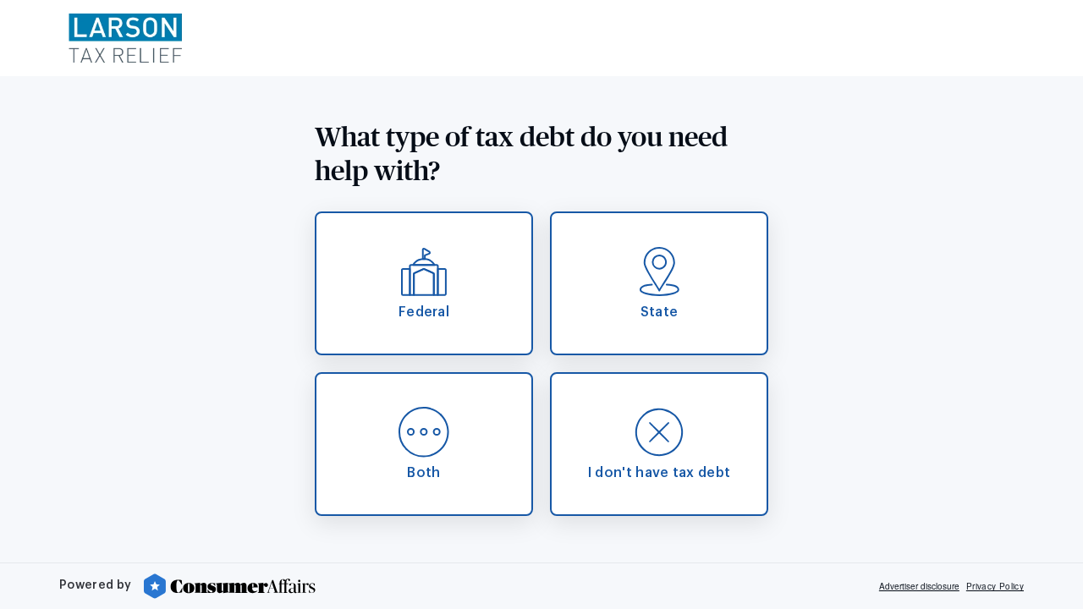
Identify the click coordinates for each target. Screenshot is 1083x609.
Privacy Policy (995, 586)
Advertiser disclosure (919, 586)
